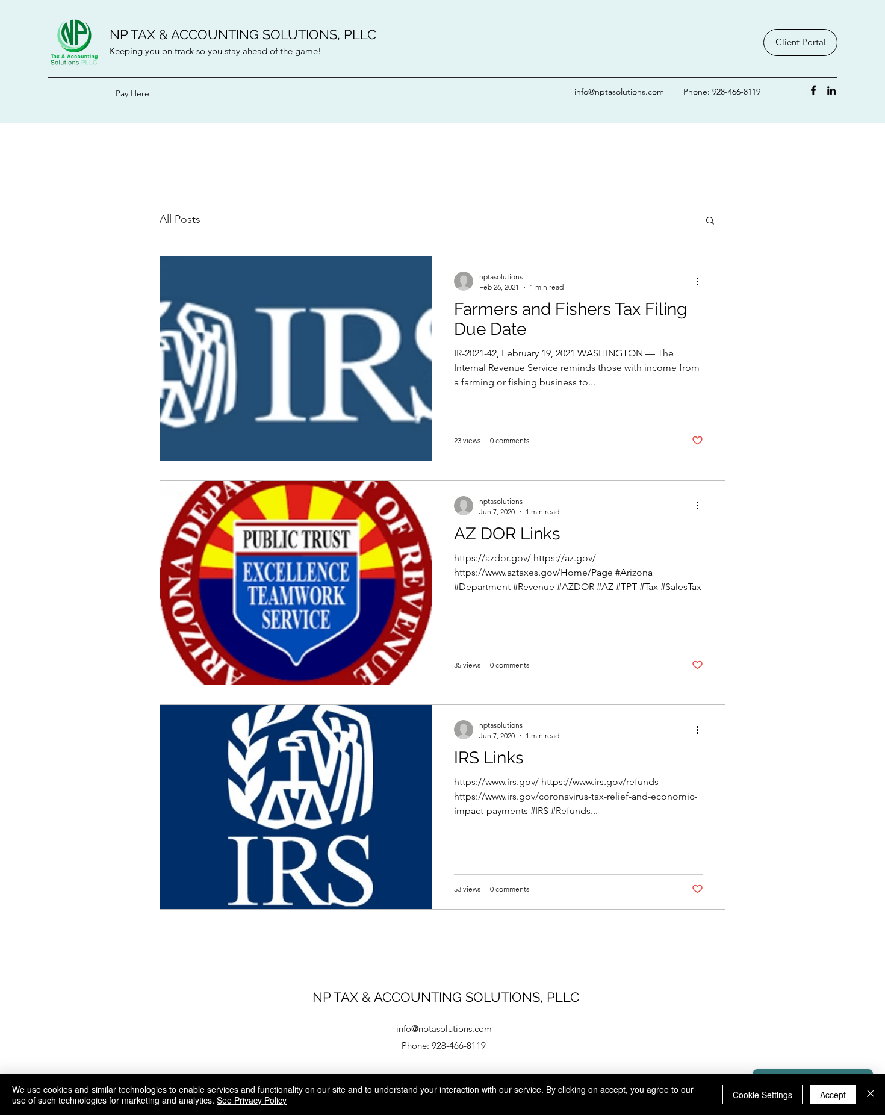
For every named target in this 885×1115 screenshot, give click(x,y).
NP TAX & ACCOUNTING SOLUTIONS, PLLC (243, 34)
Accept (833, 1095)
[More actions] (701, 281)
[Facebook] (813, 90)
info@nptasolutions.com (619, 91)
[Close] (870, 1094)
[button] (710, 221)
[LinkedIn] (831, 90)
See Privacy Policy (252, 1100)
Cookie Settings (762, 1095)
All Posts (180, 219)
